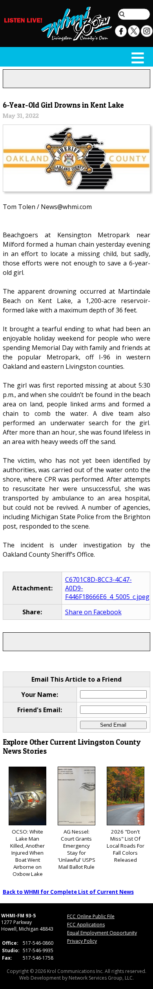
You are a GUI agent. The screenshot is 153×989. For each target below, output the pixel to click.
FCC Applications (86, 924)
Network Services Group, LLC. (101, 978)
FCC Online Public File (91, 916)
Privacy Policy (82, 941)
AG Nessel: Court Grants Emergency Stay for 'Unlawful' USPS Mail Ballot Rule (76, 849)
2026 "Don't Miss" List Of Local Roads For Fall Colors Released (125, 845)
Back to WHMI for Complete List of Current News (68, 891)
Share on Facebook (93, 612)
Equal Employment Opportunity (102, 932)
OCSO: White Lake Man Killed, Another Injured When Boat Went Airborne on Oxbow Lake (27, 852)
